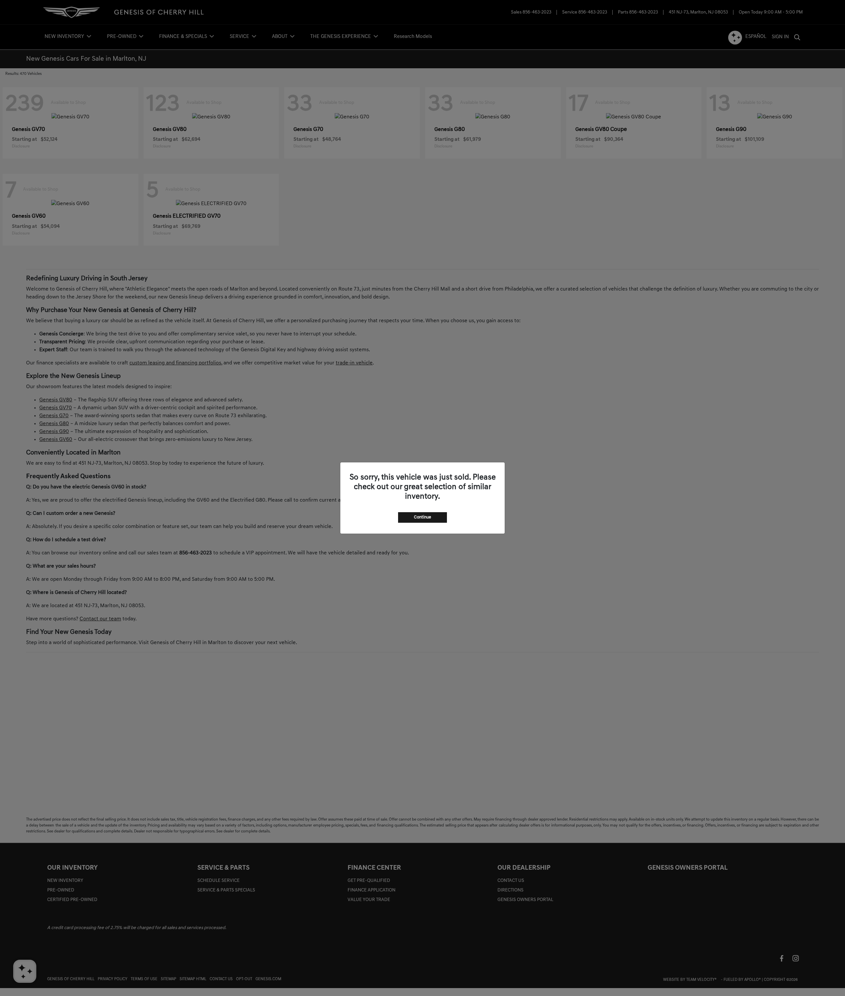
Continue (422, 517)
